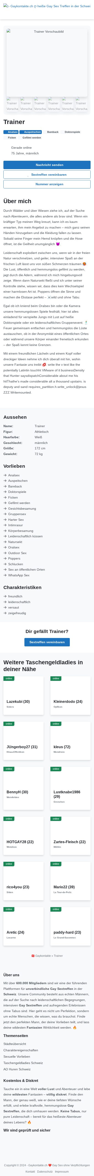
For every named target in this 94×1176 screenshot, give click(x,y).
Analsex (14, 475)
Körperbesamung (20, 531)
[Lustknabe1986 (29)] (70, 778)
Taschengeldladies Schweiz (23, 1063)
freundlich (15, 596)
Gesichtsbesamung (22, 508)
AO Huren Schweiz (17, 1069)
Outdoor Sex (17, 553)
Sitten (10, 892)
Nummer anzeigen (49, 184)
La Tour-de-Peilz (62, 892)
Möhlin (57, 847)
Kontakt (30, 1171)
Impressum (62, 1171)
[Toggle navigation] (8, 14)
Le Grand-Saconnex (65, 937)
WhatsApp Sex (18, 575)
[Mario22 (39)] (70, 873)
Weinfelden (13, 797)
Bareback (15, 486)
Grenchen (59, 802)
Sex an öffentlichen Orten (26, 569)
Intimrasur (15, 525)
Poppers (14, 558)
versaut (13, 607)
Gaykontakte (43, 955)
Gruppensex (17, 514)
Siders (10, 707)
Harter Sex (16, 519)
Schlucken (15, 564)
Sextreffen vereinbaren (48, 174)
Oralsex (13, 547)
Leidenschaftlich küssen (25, 536)
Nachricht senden (49, 165)
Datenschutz (45, 1171)
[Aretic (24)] (23, 918)
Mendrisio (59, 752)
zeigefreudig (17, 613)
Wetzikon (12, 847)
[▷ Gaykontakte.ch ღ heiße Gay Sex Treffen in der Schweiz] (47, 6)
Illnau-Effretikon (15, 752)
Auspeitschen (18, 480)
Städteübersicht (14, 1044)
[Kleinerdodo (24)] (70, 687)
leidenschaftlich (19, 602)
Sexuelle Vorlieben (16, 1056)
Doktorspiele (17, 492)
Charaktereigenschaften (20, 1050)
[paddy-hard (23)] (70, 918)
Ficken (13, 497)
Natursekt (15, 542)
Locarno (11, 937)
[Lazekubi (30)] (23, 687)
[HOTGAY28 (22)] (23, 828)
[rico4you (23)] (23, 873)
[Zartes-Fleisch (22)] (70, 828)
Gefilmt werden (19, 503)
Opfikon (58, 707)
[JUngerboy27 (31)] (23, 733)
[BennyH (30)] (23, 778)
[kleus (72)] (70, 733)
